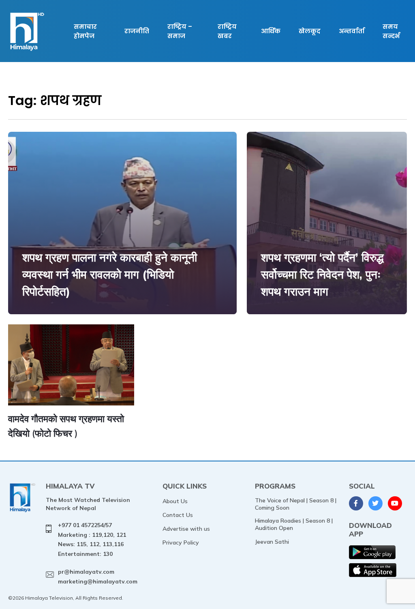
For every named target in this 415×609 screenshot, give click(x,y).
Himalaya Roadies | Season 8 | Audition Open (294, 524)
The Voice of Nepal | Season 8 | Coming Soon (295, 504)
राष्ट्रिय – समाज (179, 31)
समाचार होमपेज (85, 31)
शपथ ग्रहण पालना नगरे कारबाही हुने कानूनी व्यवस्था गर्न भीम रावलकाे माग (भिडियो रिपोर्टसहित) (109, 274)
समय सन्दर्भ (391, 31)
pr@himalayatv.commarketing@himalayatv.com (97, 576)
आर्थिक (270, 31)
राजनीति (136, 31)
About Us (175, 501)
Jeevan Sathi (272, 541)
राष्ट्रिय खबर (227, 31)
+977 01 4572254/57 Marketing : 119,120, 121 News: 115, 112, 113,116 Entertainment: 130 (92, 539)
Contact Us (178, 515)
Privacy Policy (181, 542)
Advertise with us (186, 528)
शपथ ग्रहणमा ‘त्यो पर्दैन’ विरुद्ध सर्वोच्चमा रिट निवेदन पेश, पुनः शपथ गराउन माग (322, 274)
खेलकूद (310, 31)
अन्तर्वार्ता (351, 31)
